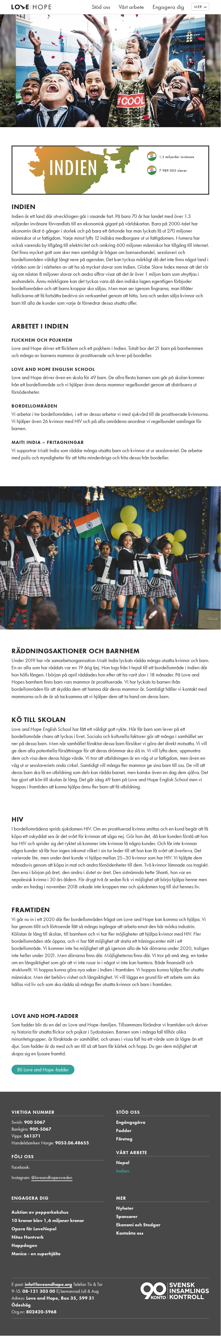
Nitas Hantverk (27, 1237)
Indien (122, 1171)
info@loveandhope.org (48, 1284)
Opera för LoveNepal (33, 1229)
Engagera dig (30, 1198)
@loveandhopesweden (51, 1177)
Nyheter (124, 1208)
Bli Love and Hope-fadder (43, 1069)
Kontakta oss (129, 1233)
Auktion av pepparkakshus (39, 1212)
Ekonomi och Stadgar (138, 1225)
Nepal (122, 1163)
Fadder (123, 1131)
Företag (124, 1139)
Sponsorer (126, 1216)
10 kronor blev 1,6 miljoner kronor (47, 1220)
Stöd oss (128, 1112)
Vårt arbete (131, 1153)
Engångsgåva (130, 1122)
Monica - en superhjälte (36, 1254)
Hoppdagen (24, 1245)
